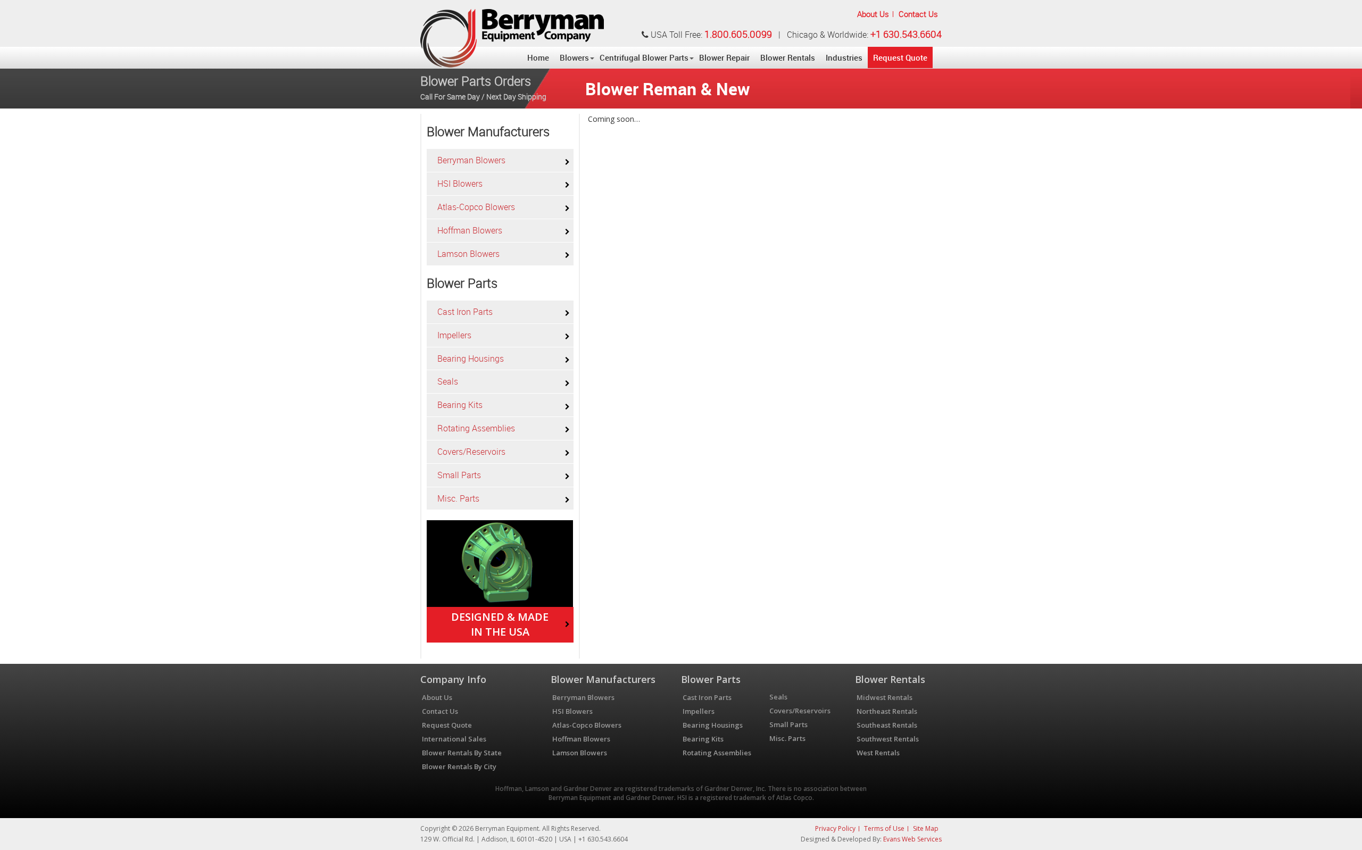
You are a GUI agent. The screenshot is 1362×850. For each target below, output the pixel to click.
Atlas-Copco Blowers (476, 207)
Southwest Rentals (888, 739)
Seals (447, 381)
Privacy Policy (835, 828)
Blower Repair (724, 57)
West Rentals (878, 752)
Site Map (926, 828)
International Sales (454, 739)
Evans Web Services (912, 839)
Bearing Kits (460, 405)
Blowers (574, 57)
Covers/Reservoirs (471, 451)
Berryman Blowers (471, 160)
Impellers (454, 335)
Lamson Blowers (468, 254)
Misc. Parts (458, 498)
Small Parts (459, 475)
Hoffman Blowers (469, 230)
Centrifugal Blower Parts (644, 57)
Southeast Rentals (887, 725)
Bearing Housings (470, 358)
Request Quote (900, 57)
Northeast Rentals (887, 711)
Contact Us (918, 14)
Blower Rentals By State (462, 752)
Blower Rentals (787, 57)
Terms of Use (884, 828)
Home (538, 57)
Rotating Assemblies (476, 428)
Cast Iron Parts (465, 312)
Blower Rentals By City (459, 766)
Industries (844, 57)
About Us (873, 14)
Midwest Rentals (884, 697)
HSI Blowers (460, 183)
